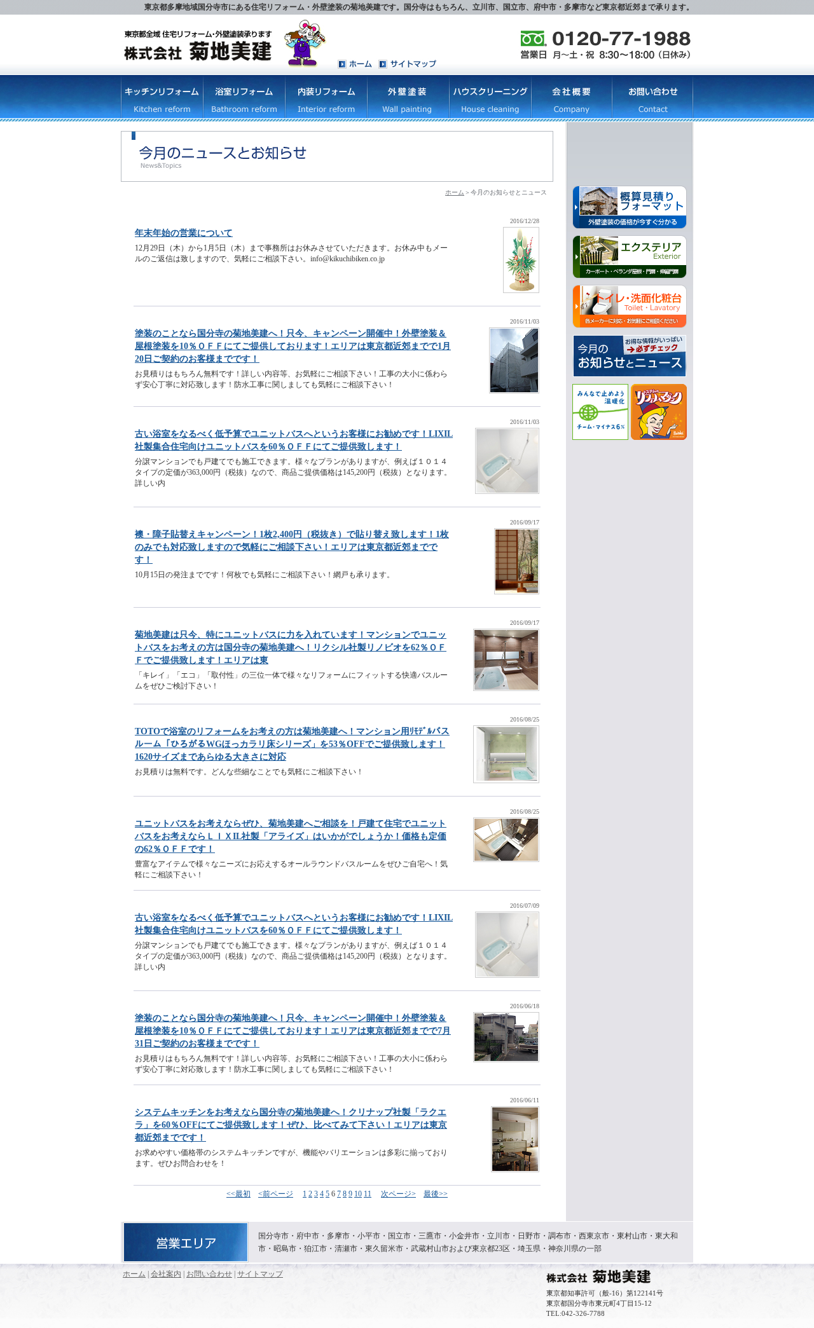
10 (358, 1193)
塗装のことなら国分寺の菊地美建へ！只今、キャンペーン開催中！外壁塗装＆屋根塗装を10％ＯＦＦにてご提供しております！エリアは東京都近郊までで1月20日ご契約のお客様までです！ (293, 346)
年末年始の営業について (184, 233)
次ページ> (398, 1193)
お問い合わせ (209, 1274)
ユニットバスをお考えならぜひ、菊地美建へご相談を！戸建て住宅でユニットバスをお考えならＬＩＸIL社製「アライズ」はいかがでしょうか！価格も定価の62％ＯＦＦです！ (290, 836)
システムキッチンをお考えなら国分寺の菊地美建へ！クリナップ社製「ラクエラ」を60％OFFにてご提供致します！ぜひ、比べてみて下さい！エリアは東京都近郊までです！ (291, 1124)
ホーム (454, 192)
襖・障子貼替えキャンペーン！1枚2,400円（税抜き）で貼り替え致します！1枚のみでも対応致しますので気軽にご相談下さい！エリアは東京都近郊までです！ (292, 547)
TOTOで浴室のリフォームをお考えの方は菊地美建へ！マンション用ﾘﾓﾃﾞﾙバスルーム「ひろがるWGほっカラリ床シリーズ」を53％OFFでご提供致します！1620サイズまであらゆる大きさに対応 (292, 744)
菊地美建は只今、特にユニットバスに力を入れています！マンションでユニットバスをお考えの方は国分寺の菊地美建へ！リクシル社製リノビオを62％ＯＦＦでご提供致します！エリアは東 (290, 647)
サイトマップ (260, 1274)
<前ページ (275, 1193)
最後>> (436, 1193)
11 (367, 1193)
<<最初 (238, 1193)
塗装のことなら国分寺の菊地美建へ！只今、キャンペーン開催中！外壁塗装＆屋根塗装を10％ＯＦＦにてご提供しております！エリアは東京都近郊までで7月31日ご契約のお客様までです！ (293, 1030)
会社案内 (166, 1274)
